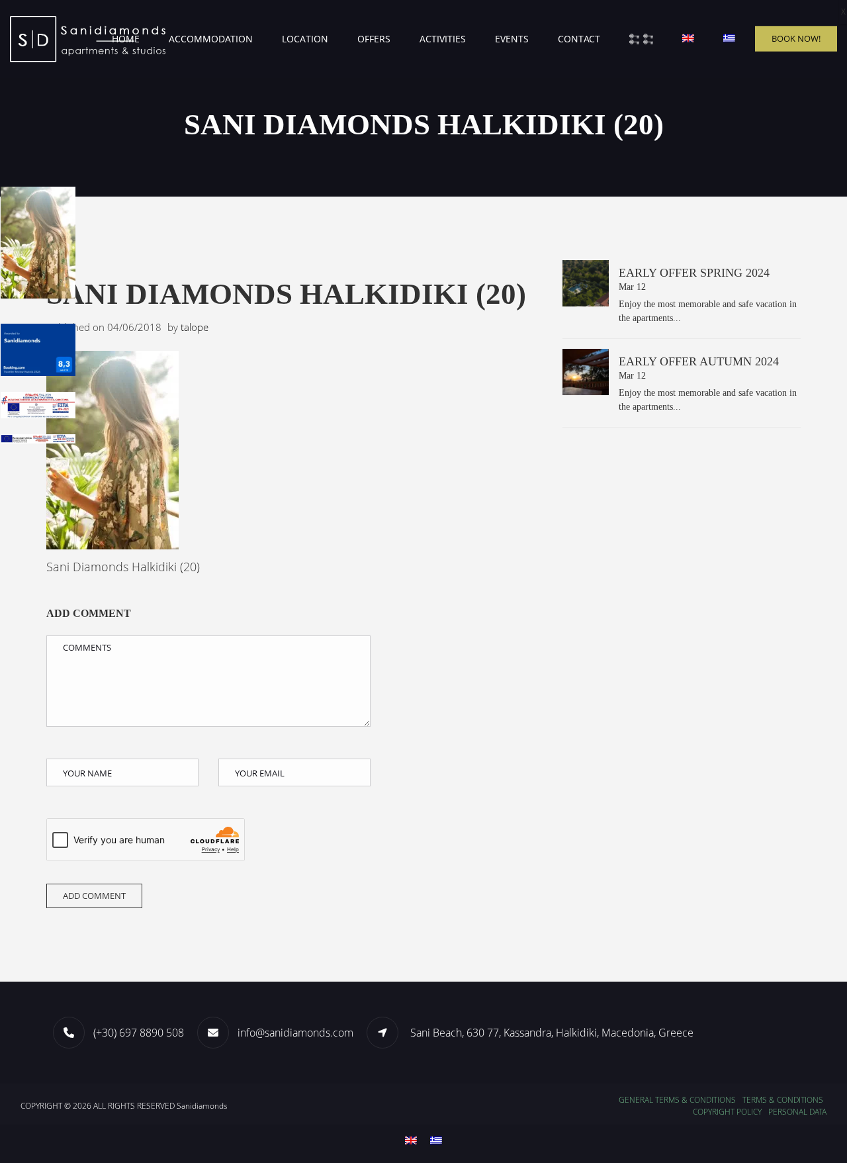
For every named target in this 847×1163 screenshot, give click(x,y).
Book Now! (796, 38)
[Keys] (641, 39)
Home (126, 38)
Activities (443, 38)
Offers (373, 38)
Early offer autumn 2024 (699, 361)
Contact (579, 38)
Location (305, 38)
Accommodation (211, 38)
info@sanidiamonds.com (295, 1032)
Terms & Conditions (782, 1099)
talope (194, 327)
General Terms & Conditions (677, 1099)
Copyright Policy (727, 1111)
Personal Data (797, 1111)
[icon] (387, 1032)
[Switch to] (688, 39)
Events (512, 38)
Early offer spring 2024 (694, 272)
